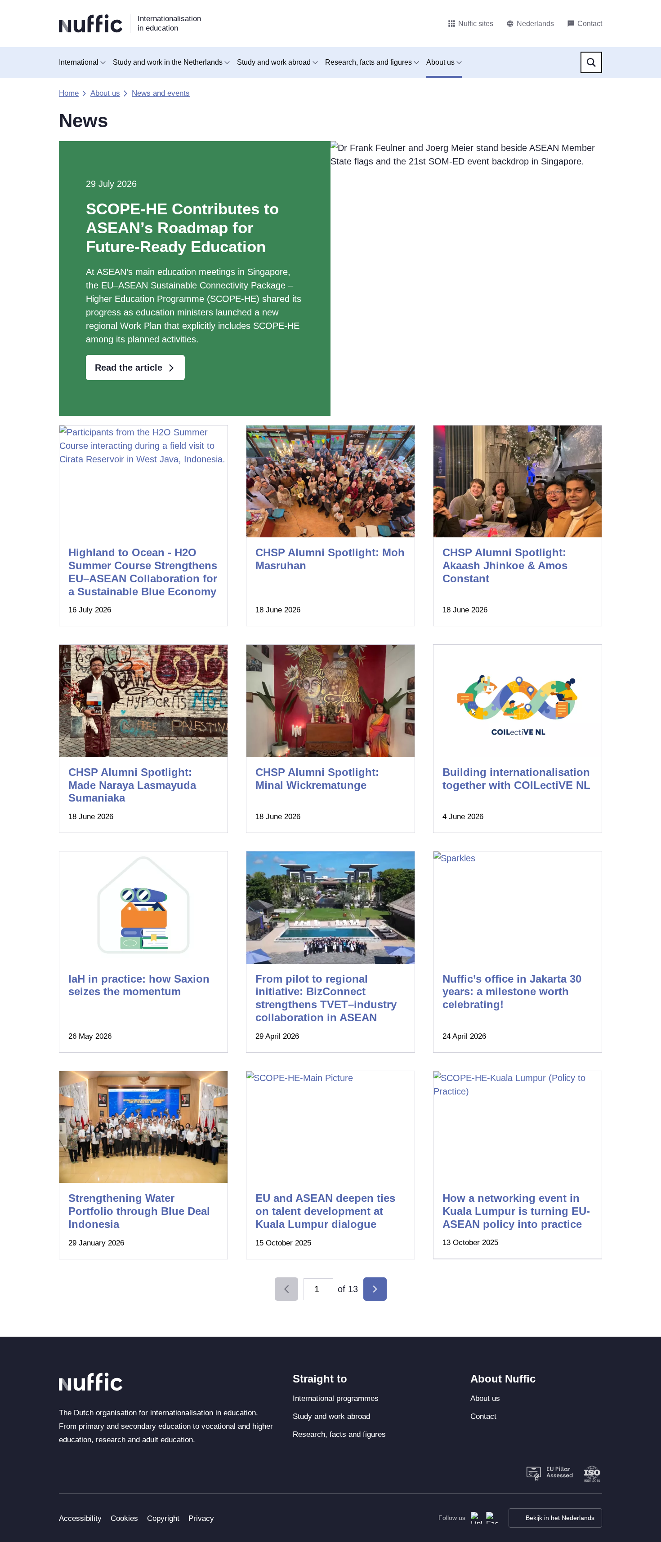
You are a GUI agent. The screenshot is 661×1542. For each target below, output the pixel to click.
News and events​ (161, 93)
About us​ (105, 93)
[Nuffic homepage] (91, 23)
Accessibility (80, 1518)
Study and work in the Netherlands (168, 62)
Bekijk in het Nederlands (560, 1517)
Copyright (163, 1518)
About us (440, 62)
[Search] (591, 62)
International (78, 62)
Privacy (201, 1518)
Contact (483, 1416)
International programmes (336, 1398)
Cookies (124, 1518)
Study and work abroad (274, 62)
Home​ (69, 93)
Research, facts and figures (368, 62)
